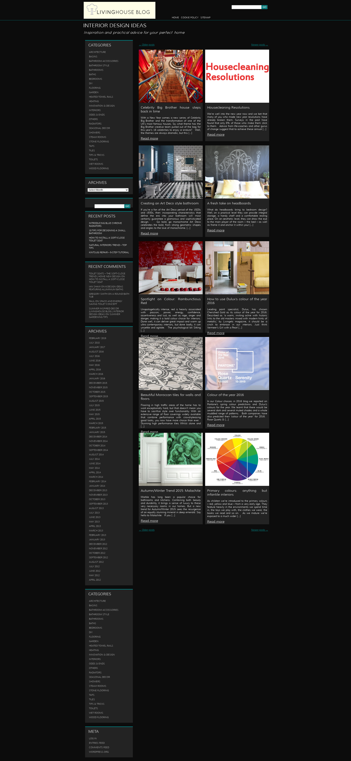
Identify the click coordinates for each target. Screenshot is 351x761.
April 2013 (95, 526)
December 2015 (98, 383)
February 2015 (97, 427)
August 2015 (96, 400)
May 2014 (94, 468)
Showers (94, 132)
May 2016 (94, 365)
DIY (91, 83)
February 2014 (97, 481)
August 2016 (96, 351)
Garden (94, 92)
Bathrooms (96, 70)
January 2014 (97, 485)
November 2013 (98, 494)
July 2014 (94, 459)
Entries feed (97, 742)
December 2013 (98, 490)
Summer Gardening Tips (104, 315)
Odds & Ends (97, 114)
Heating (94, 101)
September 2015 (98, 396)
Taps (91, 146)
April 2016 (95, 369)
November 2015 (98, 387)
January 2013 (97, 539)
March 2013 (96, 530)
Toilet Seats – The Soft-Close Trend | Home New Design (107, 275)
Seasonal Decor (99, 128)
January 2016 (97, 378)
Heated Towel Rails (101, 96)
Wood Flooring (99, 168)
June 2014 (94, 463)
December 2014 (98, 436)
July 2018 (94, 342)
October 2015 (97, 391)
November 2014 (98, 441)
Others (93, 119)
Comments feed (99, 747)
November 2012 (98, 548)
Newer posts (259, 44)
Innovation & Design (102, 105)
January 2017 (97, 347)
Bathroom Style (99, 65)
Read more (149, 138)
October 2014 (97, 445)
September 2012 (98, 557)
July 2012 (94, 566)
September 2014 (98, 450)
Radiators (95, 123)
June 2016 (94, 360)
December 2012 (98, 544)
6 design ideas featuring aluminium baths (106, 288)
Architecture (97, 52)
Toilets (93, 159)
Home (175, 17)
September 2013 (98, 503)
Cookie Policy (189, 17)
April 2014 (95, 472)
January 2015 (97, 432)
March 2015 (96, 423)
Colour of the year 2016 (225, 395)
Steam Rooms (97, 137)
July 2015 (94, 405)
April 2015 (95, 418)
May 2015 (94, 414)
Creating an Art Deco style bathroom (170, 203)
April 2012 (95, 579)
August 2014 (96, 454)
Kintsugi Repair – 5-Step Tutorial (109, 252)
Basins (93, 56)
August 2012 (96, 561)
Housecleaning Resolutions (228, 107)
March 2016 (96, 374)
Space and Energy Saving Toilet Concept (105, 302)
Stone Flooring (99, 141)
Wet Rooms (96, 163)
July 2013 (94, 512)
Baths (92, 74)
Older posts (147, 44)
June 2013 (94, 517)
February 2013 (97, 535)
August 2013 (96, 508)
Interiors (95, 110)
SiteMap (205, 17)
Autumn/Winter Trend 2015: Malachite (170, 491)
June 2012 (94, 570)
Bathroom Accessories (103, 61)
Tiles (92, 150)
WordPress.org (99, 751)
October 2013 (97, 499)
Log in (93, 738)
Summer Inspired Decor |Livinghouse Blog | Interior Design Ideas (106, 311)
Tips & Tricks (96, 155)
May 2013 (94, 521)
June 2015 (94, 409)
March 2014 (96, 476)
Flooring (95, 87)
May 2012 (94, 575)
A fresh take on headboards (229, 203)
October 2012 (97, 553)
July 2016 (94, 356)
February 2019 (97, 338)
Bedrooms (95, 78)
